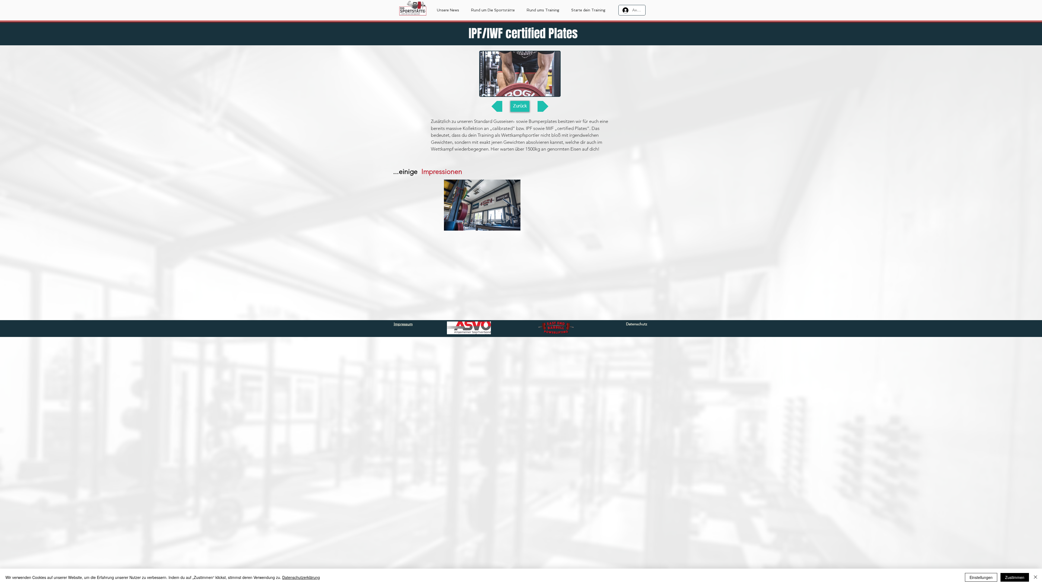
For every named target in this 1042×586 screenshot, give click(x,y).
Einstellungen (981, 577)
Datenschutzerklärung (301, 577)
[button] (493, 10)
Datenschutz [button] (636, 323)
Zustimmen (1014, 577)
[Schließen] (1035, 577)
